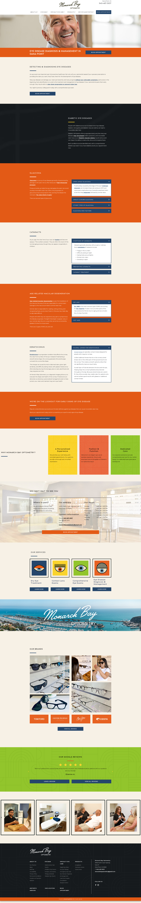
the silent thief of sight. (44, 195)
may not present (79, 135)
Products (71, 12)
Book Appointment (103, 12)
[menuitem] (34, 12)
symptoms (81, 247)
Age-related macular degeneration (41, 301)
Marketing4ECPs (68, 899)
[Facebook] (95, 885)
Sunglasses (78, 865)
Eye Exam (44, 12)
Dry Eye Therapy (64, 869)
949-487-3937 (105, 3)
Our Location (50, 888)
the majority (80, 308)
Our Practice (33, 865)
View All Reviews (91, 781)
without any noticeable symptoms (86, 80)
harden (57, 239)
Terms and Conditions (35, 876)
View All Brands (70, 729)
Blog (31, 867)
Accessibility (33, 871)
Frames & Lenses (79, 867)
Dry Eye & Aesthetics (85, 12)
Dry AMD (77, 306)
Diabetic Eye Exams (50, 876)
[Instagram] (98, 885)
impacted (87, 192)
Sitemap (32, 869)
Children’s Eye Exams (50, 869)
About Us (33, 12)
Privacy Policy (33, 874)
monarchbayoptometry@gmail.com (70, 525)
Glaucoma (33, 180)
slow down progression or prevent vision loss (62, 84)
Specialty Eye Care (57, 12)
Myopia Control (64, 882)
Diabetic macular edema (87, 138)
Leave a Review (49, 781)
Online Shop (78, 869)
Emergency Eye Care (65, 871)
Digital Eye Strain (64, 867)
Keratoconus (34, 354)
